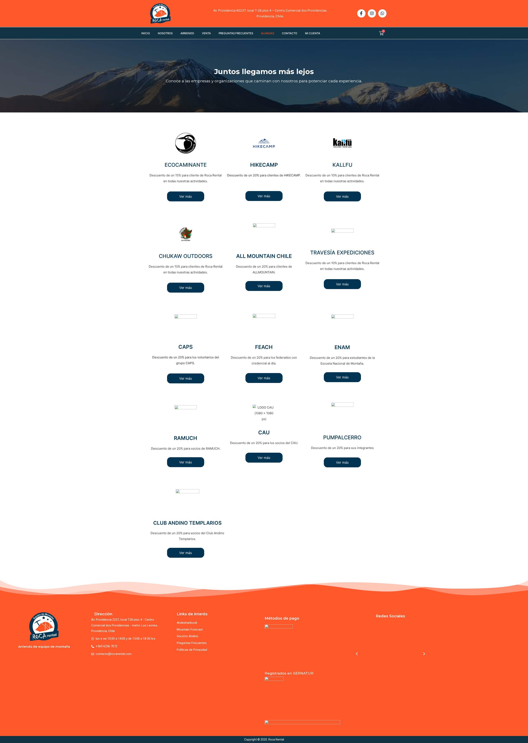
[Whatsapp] (382, 13)
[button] (357, 654)
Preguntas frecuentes (236, 33)
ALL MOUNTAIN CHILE (264, 256)
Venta (206, 33)
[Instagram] (372, 13)
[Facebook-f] (361, 13)
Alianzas (267, 33)
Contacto (289, 33)
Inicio (145, 33)
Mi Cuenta (312, 33)
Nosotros (165, 33)
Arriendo (187, 33)
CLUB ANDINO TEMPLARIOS (187, 523)
